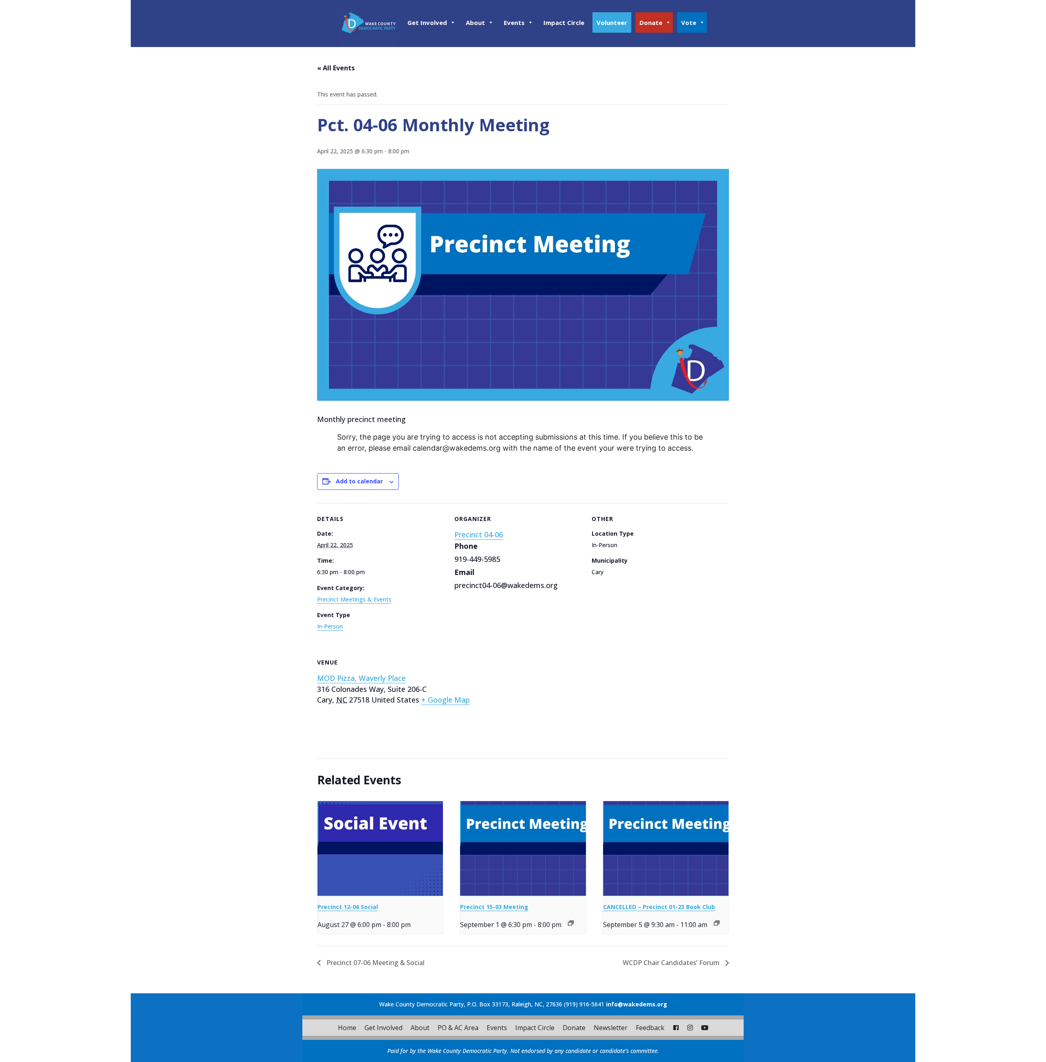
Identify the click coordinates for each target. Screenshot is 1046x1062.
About (475, 22)
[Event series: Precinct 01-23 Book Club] (717, 923)
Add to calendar (359, 481)
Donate (650, 22)
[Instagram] (690, 1027)
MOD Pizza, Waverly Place (361, 678)
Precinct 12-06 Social (347, 907)
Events (514, 22)
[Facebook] (675, 1027)
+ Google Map (445, 700)
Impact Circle (563, 22)
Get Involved (427, 22)
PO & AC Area (458, 1027)
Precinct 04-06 (478, 534)
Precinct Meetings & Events (354, 599)
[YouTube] (705, 1027)
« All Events (336, 67)
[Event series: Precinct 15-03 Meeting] (571, 923)
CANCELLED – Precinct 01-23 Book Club (659, 907)
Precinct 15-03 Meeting (494, 907)
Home (347, 1027)
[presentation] (380, 848)
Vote (688, 22)
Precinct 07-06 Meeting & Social (375, 962)
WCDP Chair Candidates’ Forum (672, 962)
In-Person (330, 626)
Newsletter (611, 1027)
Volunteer (612, 22)
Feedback (650, 1027)
